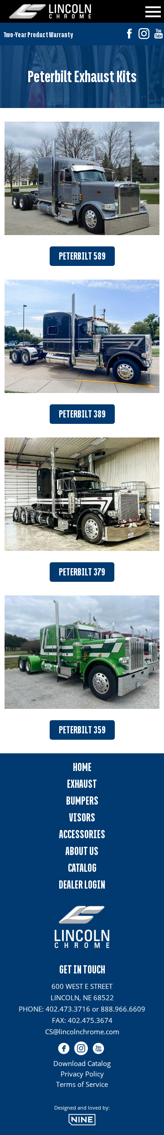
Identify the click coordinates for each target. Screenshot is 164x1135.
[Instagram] (143, 34)
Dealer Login (82, 885)
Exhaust (82, 784)
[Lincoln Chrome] (50, 11)
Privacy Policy (82, 1073)
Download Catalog (82, 1063)
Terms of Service (82, 1084)
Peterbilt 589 (82, 256)
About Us (82, 851)
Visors (82, 817)
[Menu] (153, 10)
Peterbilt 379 (82, 572)
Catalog (82, 868)
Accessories (82, 834)
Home (82, 767)
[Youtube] (158, 34)
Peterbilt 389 (82, 414)
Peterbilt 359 (82, 730)
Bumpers (82, 801)
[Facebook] (129, 34)
